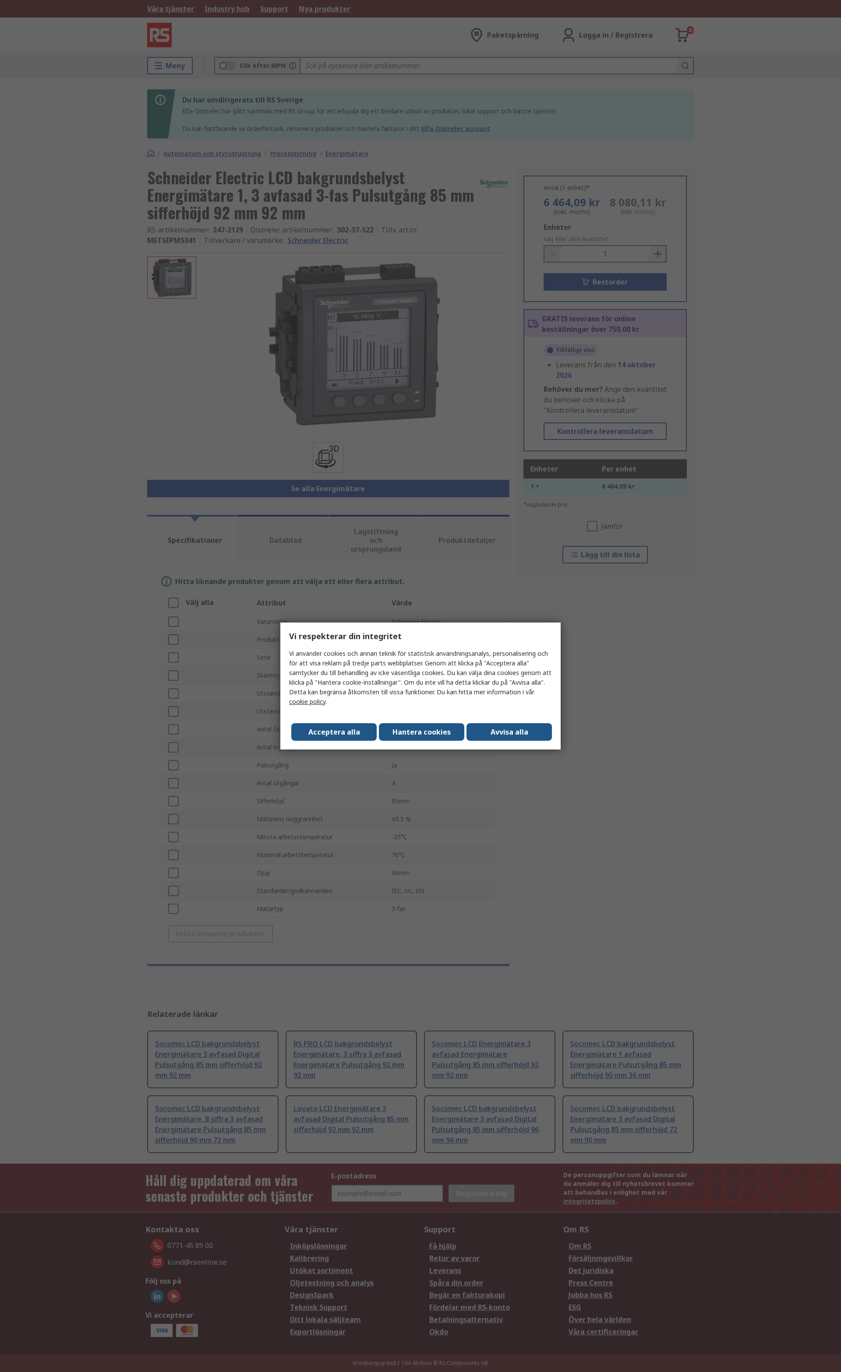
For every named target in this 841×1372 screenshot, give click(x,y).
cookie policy (307, 701)
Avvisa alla (509, 732)
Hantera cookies (421, 732)
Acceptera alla (334, 732)
